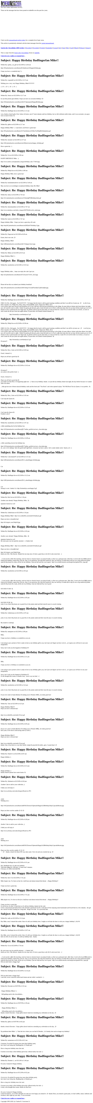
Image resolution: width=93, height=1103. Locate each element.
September (49, 48)
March (76, 48)
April (71, 48)
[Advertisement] (46, 25)
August (55, 48)
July (60, 48)
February (82, 48)
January (88, 48)
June (63, 48)
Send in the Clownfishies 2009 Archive (12, 48)
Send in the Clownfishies (21, 53)
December (28, 48)
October (42, 48)
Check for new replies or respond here (12, 56)
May (67, 48)
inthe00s (37, 53)
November (36, 48)
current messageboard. (47, 43)
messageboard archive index (17, 40)
